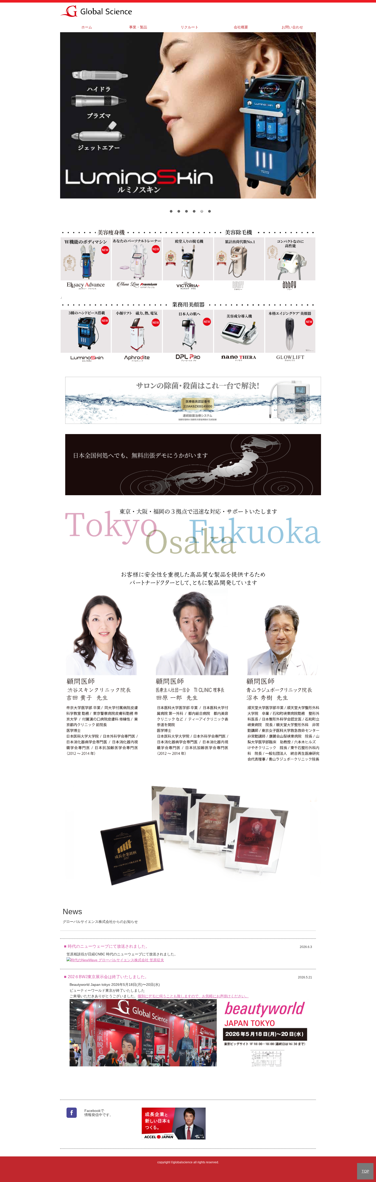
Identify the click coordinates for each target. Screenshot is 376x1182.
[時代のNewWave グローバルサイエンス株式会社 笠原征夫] (115, 960)
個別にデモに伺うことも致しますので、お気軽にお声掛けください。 (193, 996)
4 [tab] (194, 211)
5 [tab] (202, 211)
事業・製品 (138, 27)
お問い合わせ (292, 27)
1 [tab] (171, 211)
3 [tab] (186, 211)
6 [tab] (209, 211)
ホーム (86, 27)
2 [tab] (179, 211)
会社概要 (241, 27)
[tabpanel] (188, 115)
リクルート (189, 27)
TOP (365, 1171)
